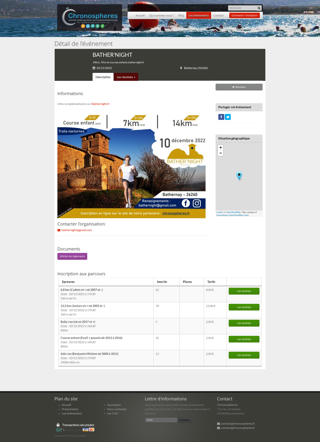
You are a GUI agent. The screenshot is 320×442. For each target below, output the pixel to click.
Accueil (140, 15)
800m (91, 342)
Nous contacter (117, 409)
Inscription (114, 404)
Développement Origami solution (70, 435)
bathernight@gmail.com (76, 230)
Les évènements (199, 15)
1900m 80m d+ (90, 358)
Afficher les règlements (72, 256)
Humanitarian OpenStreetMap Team (232, 215)
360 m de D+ (83, 310)
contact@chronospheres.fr (237, 423)
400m (78, 326)
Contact (218, 15)
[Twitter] (228, 116)
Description (103, 77)
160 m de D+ (82, 294)
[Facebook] (221, 116)
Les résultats (125, 77)
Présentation (70, 409)
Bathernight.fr (101, 103)
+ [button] (220, 147)
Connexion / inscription (244, 15)
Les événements (72, 413)
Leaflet (219, 212)
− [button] (220, 153)
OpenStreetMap (233, 212)
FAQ (181, 15)
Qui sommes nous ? (161, 15)
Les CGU (112, 413)
